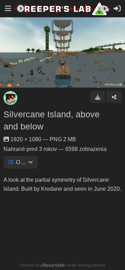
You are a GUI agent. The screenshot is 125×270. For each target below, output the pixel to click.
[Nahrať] (104, 8)
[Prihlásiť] (117, 8)
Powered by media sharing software (62, 265)
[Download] (97, 97)
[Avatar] (10, 98)
